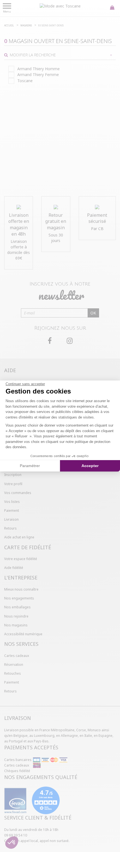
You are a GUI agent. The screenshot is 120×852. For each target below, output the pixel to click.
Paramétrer (30, 465)
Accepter (90, 465)
